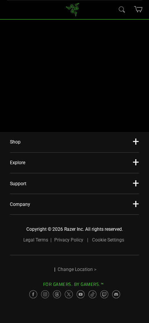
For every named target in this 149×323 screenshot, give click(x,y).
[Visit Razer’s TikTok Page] (92, 294)
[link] (72, 9)
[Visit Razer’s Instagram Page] (45, 294)
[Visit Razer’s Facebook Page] (33, 294)
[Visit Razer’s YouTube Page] (80, 294)
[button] (138, 9)
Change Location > (77, 269)
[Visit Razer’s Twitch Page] (104, 294)
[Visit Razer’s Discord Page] (116, 294)
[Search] (121, 9)
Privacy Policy (68, 240)
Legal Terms (35, 240)
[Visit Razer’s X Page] (68, 294)
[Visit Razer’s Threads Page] (57, 294)
